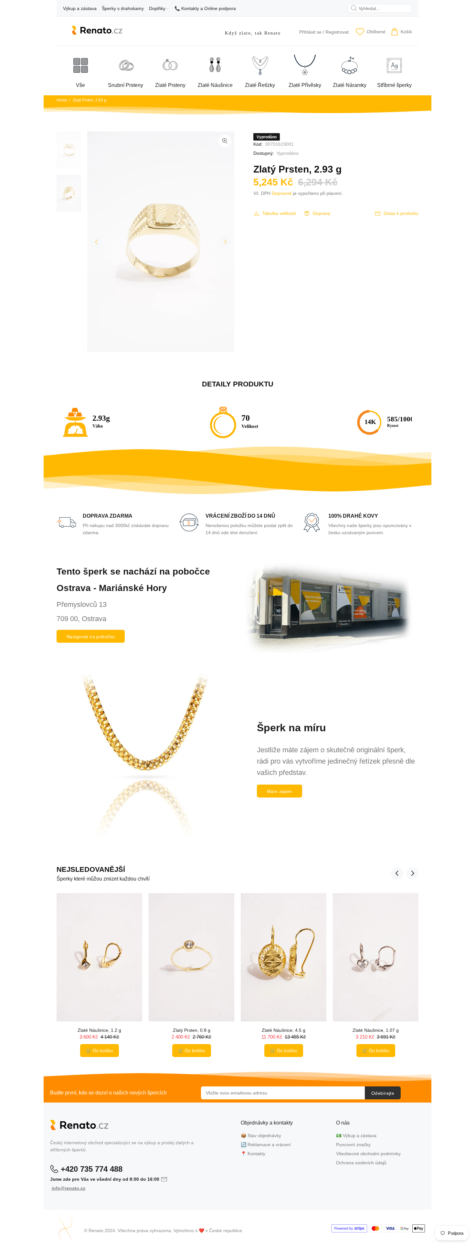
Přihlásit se (310, 32)
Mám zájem (279, 791)
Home (62, 100)
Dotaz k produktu (401, 213)
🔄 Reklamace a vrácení (266, 1144)
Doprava (321, 213)
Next (225, 242)
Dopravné (282, 193)
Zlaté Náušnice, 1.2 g (99, 1030)
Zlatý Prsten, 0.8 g (191, 1030)
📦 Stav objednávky (261, 1135)
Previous (96, 242)
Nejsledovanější (91, 869)
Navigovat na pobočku (91, 636)
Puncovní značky (353, 1144)
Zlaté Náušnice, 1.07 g (376, 1030)
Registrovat (337, 32)
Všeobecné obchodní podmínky (368, 1153)
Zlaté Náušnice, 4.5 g (283, 1030)
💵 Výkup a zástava (356, 1135)
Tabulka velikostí (279, 213)
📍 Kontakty (253, 1153)
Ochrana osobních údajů (361, 1162)
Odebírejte (382, 1093)
